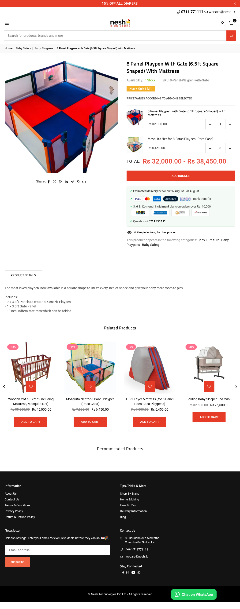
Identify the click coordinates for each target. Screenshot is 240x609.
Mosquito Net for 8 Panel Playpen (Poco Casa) (181, 138)
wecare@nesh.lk (137, 556)
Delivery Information (133, 511)
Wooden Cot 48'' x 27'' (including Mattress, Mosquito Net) (31, 401)
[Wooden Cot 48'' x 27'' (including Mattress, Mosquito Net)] (31, 368)
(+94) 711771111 (137, 549)
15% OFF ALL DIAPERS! (120, 3)
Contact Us (12, 499)
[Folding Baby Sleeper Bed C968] (209, 368)
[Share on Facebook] (49, 181)
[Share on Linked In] (66, 181)
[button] (231, 23)
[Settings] (222, 23)
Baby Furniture (208, 240)
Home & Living (129, 499)
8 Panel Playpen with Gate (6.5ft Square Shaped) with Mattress (187, 113)
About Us (11, 493)
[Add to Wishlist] (150, 386)
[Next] (236, 387)
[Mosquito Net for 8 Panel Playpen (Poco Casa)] (90, 368)
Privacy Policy (14, 511)
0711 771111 (192, 12)
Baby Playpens (43, 48)
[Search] (231, 35)
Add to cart (149, 421)
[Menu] (7, 23)
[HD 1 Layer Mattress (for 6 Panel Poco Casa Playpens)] (150, 368)
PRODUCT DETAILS (23, 275)
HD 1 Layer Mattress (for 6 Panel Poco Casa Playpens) (149, 401)
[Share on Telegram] (72, 181)
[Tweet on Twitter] (54, 181)
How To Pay (128, 505)
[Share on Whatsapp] (78, 181)
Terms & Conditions (17, 505)
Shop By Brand (129, 493)
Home (8, 48)
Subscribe (17, 562)
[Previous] (4, 387)
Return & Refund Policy (20, 517)
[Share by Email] (84, 181)
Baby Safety (23, 48)
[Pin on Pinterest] (60, 181)
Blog (123, 517)
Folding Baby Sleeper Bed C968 (209, 399)
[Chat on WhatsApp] (194, 594)
